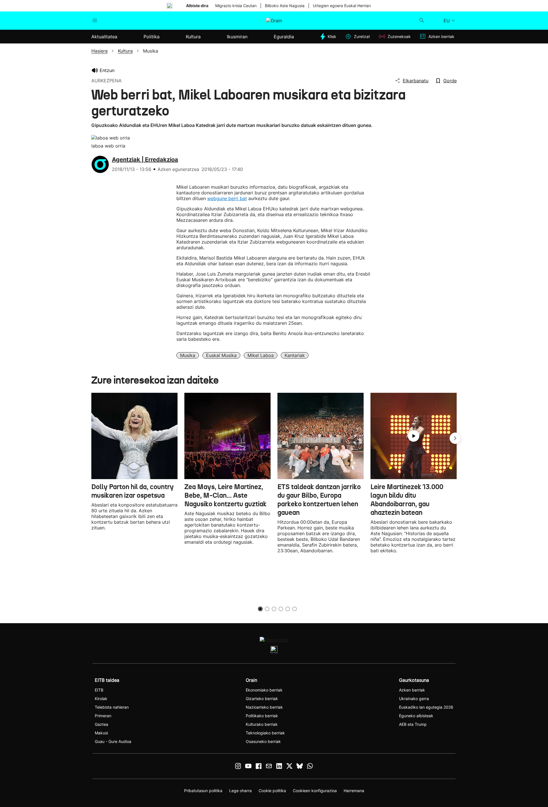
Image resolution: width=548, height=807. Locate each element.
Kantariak (295, 355)
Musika (187, 355)
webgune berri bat (227, 198)
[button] (455, 438)
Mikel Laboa (260, 355)
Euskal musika (221, 355)
